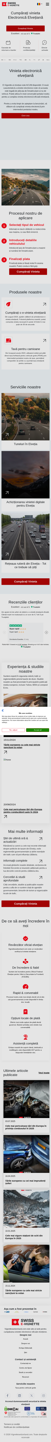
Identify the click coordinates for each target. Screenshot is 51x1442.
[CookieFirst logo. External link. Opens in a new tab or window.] (3, 710)
